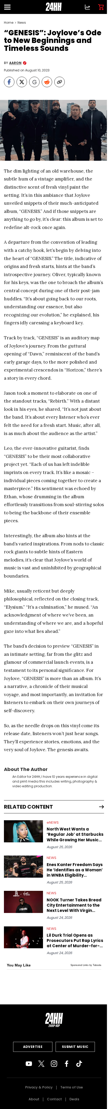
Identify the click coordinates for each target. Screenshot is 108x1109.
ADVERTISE (33, 1046)
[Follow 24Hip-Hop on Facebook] (66, 1063)
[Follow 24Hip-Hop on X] (41, 1063)
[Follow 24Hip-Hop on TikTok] (79, 1063)
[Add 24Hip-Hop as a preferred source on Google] (34, 82)
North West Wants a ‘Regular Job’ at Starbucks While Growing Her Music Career (75, 834)
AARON (15, 63)
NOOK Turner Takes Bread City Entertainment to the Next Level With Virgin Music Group (74, 905)
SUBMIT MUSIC (75, 1046)
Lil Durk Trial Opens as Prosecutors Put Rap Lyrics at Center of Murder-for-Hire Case (75, 941)
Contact (54, 1099)
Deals (74, 1099)
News (22, 23)
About (34, 1099)
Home (8, 23)
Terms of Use (71, 1087)
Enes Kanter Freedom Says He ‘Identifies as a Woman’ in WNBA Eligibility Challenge (75, 870)
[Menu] (9, 7)
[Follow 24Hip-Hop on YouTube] (28, 1063)
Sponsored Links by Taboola (86, 965)
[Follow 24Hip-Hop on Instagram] (54, 1063)
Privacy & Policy (39, 1087)
